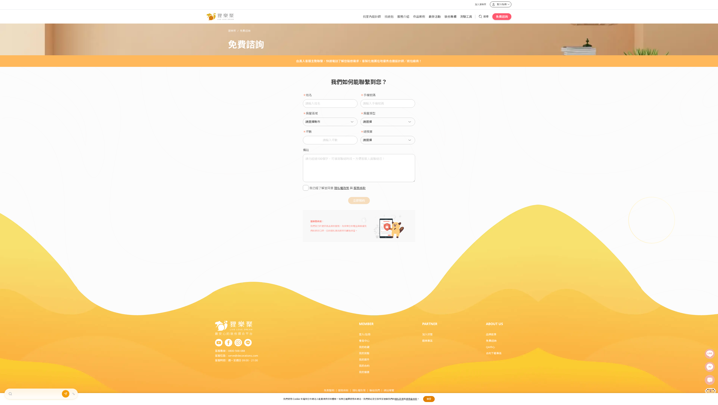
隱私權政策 (341, 188)
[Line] (710, 354)
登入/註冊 (364, 334)
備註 (306, 150)
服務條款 (360, 188)
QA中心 (490, 347)
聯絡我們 (374, 390)
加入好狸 (427, 334)
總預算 (367, 132)
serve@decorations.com (243, 355)
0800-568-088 (236, 351)
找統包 (389, 17)
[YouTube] (219, 343)
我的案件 (364, 359)
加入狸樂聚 (480, 4)
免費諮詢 (502, 17)
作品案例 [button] (419, 17)
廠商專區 (427, 340)
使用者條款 (411, 399)
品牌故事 (491, 334)
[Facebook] (228, 343)
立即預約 (359, 200)
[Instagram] (238, 343)
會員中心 (364, 340)
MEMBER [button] (366, 324)
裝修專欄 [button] (450, 17)
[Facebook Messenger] (710, 367)
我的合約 (364, 365)
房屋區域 (312, 113)
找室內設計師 (372, 17)
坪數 (309, 132)
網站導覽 (389, 390)
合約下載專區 (494, 353)
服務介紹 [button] (403, 17)
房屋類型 (369, 113)
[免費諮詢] (710, 380)
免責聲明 (329, 390)
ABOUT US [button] (494, 324)
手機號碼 (369, 95)
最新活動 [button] (435, 17)
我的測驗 (364, 353)
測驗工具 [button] (466, 17)
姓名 (309, 95)
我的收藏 (364, 347)
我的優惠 (364, 372)
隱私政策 (399, 399)
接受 (429, 399)
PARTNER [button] (429, 324)
